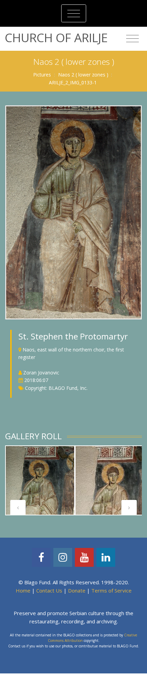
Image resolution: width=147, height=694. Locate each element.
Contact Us (49, 590)
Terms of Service (111, 590)
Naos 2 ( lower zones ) (83, 74)
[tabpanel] (40, 480)
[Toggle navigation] (73, 13)
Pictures (42, 74)
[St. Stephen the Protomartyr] (73, 211)
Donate (76, 590)
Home (23, 590)
